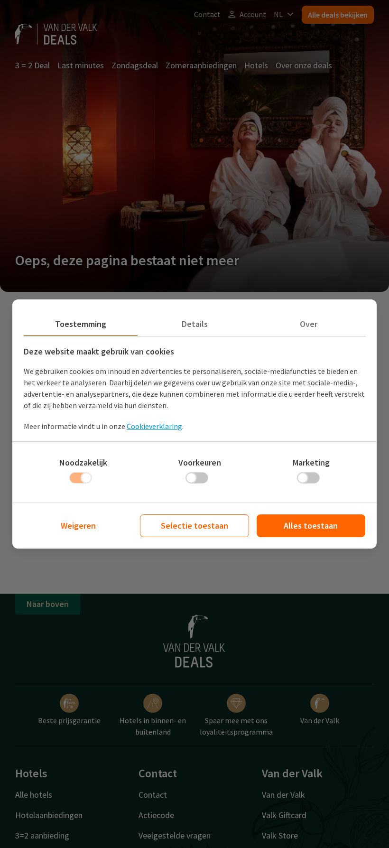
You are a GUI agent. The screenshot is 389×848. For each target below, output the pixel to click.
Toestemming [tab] (80, 323)
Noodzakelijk (83, 462)
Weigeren (78, 525)
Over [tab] (308, 323)
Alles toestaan (311, 525)
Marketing (311, 462)
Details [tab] (195, 323)
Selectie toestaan (194, 525)
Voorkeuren (199, 462)
